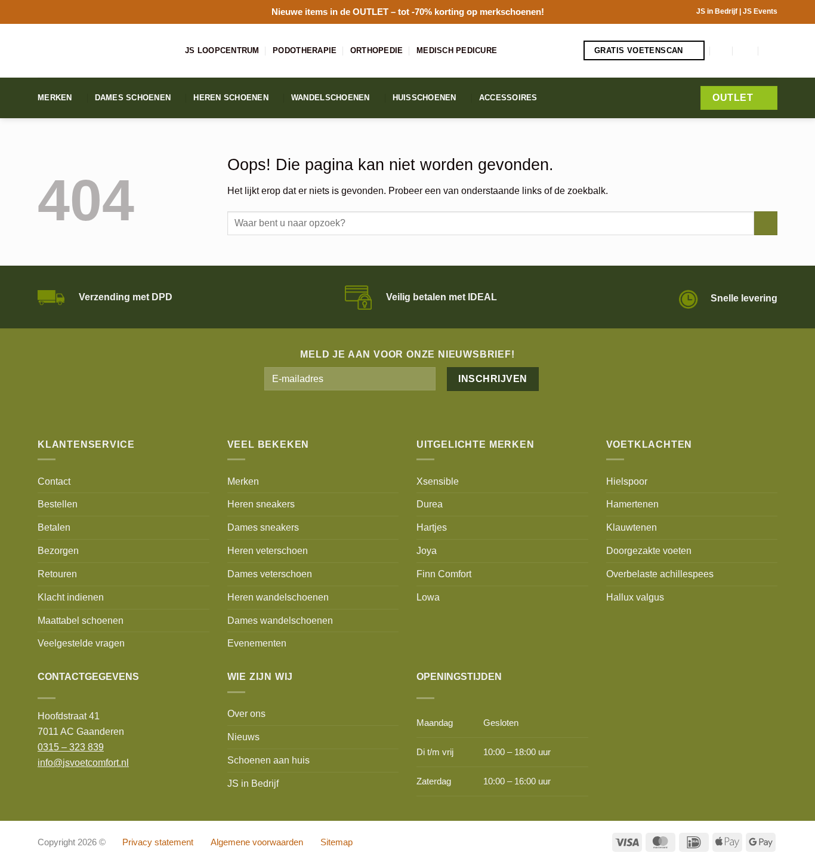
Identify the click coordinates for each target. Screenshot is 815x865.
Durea (429, 503)
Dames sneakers (263, 527)
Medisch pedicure (456, 50)
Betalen (54, 527)
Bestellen (58, 503)
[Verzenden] (765, 223)
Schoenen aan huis (268, 760)
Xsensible (437, 481)
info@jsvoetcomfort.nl (83, 762)
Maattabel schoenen (81, 620)
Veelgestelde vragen (81, 643)
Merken (55, 97)
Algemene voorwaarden (257, 842)
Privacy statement (157, 842)
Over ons (246, 713)
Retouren (57, 573)
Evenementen (256, 643)
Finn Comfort (443, 573)
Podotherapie (305, 50)
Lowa (428, 597)
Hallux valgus (635, 597)
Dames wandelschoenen (280, 620)
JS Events (760, 11)
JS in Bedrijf (717, 11)
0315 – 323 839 (71, 746)
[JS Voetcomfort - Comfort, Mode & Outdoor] (102, 51)
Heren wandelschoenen (278, 597)
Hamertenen (632, 503)
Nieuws (243, 736)
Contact (54, 481)
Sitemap (336, 842)
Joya (426, 550)
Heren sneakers (261, 503)
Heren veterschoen (267, 550)
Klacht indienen (71, 597)
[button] (722, 50)
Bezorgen (58, 550)
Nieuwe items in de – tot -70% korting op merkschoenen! (407, 12)
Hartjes (431, 527)
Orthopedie (376, 50)
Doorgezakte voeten (648, 550)
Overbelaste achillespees (660, 573)
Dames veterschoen (269, 573)
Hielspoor (626, 481)
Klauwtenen (631, 527)
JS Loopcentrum (222, 50)
